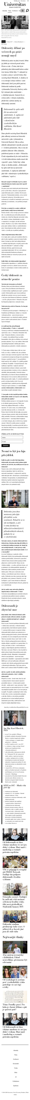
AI (15, 1077)
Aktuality (4, 11)
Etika (15, 1072)
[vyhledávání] (27, 10)
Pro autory (18, 1092)
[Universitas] (15, 7)
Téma (9, 11)
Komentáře (16, 1063)
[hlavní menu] (22, 10)
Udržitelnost (16, 1081)
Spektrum (15, 1085)
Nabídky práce (17, 1)
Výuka (16, 1068)
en (28, 1)
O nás (14, 1092)
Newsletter (23, 1)
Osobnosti (15, 11)
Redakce (23, 1092)
